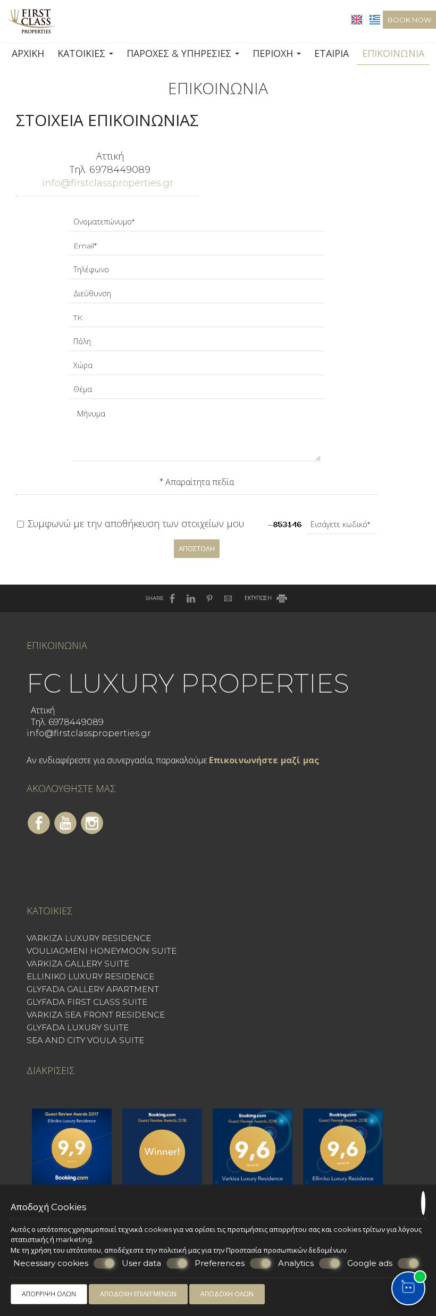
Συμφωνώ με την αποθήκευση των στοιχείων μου (134, 524)
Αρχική (28, 54)
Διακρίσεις (50, 1071)
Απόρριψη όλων (49, 1294)
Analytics (296, 1263)
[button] (408, 1288)
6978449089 (119, 170)
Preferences (220, 1263)
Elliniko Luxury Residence (90, 976)
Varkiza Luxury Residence (89, 938)
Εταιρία (331, 54)
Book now (409, 19)
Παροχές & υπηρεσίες (180, 54)
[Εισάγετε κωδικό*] (341, 527)
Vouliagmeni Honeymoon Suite (102, 951)
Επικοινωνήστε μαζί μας (264, 760)
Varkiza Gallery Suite (78, 964)
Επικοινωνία (393, 54)
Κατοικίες (82, 54)
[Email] (196, 249)
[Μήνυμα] (197, 437)
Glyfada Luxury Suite (78, 1027)
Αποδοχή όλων (227, 1294)
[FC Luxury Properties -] (31, 21)
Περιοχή (274, 54)
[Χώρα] (196, 368)
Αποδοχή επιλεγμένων (138, 1294)
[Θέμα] (196, 392)
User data (141, 1263)
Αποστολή (197, 548)
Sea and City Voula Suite (85, 1040)
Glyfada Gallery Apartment (93, 989)
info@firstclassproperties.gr (107, 183)
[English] (358, 19)
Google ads (369, 1263)
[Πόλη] (196, 344)
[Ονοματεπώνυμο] (196, 225)
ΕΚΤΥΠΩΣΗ (259, 598)
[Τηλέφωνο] (196, 273)
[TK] (196, 320)
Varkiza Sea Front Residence (96, 1015)
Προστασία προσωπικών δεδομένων (286, 1250)
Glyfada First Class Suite (87, 1002)
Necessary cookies (50, 1263)
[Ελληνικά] (375, 19)
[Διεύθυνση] (196, 297)
